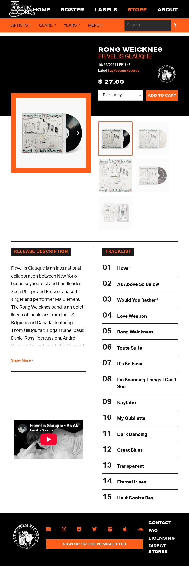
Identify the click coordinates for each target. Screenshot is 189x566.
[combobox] (147, 25)
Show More (21, 360)
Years (71, 25)
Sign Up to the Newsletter (94, 544)
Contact (159, 522)
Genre (46, 25)
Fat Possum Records (123, 70)
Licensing (161, 538)
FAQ (153, 530)
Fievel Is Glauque (125, 57)
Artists (20, 25)
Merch (95, 25)
